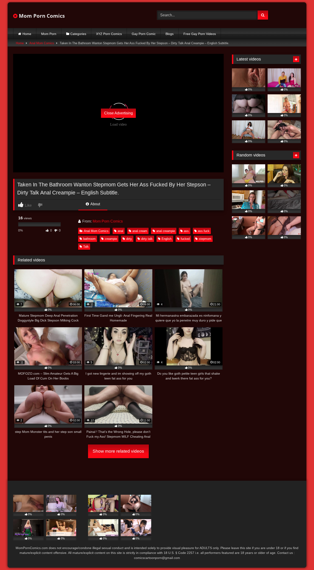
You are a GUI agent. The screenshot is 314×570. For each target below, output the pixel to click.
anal (120, 231)
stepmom (205, 238)
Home (27, 34)
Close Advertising (118, 113)
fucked (185, 238)
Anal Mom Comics (41, 43)
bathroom (89, 238)
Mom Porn (48, 34)
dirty (129, 238)
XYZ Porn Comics (109, 34)
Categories (78, 34)
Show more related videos (118, 451)
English (166, 238)
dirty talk (147, 238)
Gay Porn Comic (144, 34)
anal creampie (165, 231)
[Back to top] (300, 556)
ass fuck (203, 231)
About (95, 204)
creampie (111, 238)
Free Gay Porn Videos (199, 34)
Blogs (170, 34)
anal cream (139, 231)
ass (186, 231)
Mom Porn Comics (41, 15)
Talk (86, 246)
